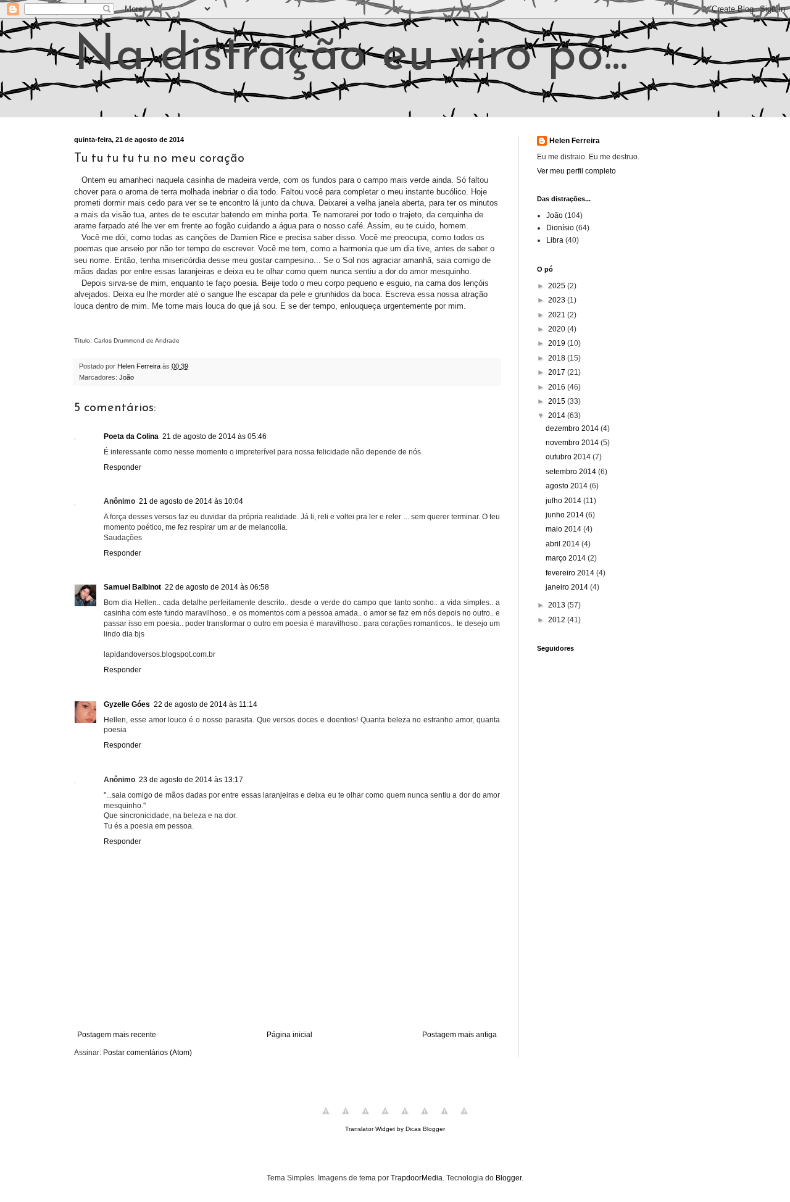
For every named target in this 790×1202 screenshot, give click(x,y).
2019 (557, 343)
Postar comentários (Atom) (147, 1052)
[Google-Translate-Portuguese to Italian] (385, 1118)
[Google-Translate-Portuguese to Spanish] (464, 1118)
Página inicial (289, 1034)
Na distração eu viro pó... (351, 56)
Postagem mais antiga (459, 1034)
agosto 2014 (567, 486)
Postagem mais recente (116, 1034)
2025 (557, 286)
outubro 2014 (569, 457)
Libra (554, 240)
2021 (557, 315)
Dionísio (560, 227)
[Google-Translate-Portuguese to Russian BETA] (444, 1118)
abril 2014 (563, 544)
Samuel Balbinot (132, 587)
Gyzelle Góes (127, 704)
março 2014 (567, 558)
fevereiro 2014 (571, 573)
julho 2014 (564, 500)
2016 (557, 387)
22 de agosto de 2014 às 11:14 (205, 704)
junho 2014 (566, 515)
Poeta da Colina (131, 436)
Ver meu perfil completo (576, 171)
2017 (557, 372)
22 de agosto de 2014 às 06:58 (217, 587)
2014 (557, 415)
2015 (557, 401)
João (126, 377)
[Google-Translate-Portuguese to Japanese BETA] (405, 1118)
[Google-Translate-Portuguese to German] (365, 1118)
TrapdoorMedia (417, 1178)
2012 (557, 620)
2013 (557, 605)
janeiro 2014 (568, 587)
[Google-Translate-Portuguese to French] (346, 1118)
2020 (557, 329)
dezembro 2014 (573, 428)
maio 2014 (564, 529)
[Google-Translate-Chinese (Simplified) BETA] (326, 1118)
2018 (557, 358)
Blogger (509, 1178)
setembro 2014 (572, 471)
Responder (122, 467)
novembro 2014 (573, 442)
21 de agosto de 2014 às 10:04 (191, 501)
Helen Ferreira (574, 140)
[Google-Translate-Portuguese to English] (424, 1118)
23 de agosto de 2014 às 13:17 (191, 779)
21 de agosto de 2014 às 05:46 (214, 436)
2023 (557, 300)
